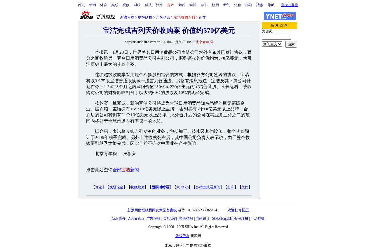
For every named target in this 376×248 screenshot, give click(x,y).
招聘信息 (186, 219)
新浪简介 (119, 219)
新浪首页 (127, 17)
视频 (126, 5)
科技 (148, 5)
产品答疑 (258, 219)
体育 (103, 5)
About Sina (136, 219)
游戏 (181, 5)
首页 (81, 5)
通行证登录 (289, 5)
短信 (237, 5)
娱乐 (114, 5)
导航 (271, 5)
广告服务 (153, 219)
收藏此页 (137, 187)
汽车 (159, 5)
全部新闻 (126, 169)
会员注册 (241, 219)
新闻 (92, 5)
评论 (98, 187)
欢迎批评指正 (238, 210)
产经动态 (163, 17)
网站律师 (203, 219)
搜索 (259, 5)
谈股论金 (116, 187)
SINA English (222, 219)
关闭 (245, 187)
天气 (226, 5)
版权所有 (182, 236)
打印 (230, 187)
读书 (204, 5)
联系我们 (170, 219)
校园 (215, 5)
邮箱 (248, 5)
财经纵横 (145, 17)
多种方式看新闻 (208, 187)
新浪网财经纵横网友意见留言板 (152, 210)
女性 (193, 5)
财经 (137, 5)
